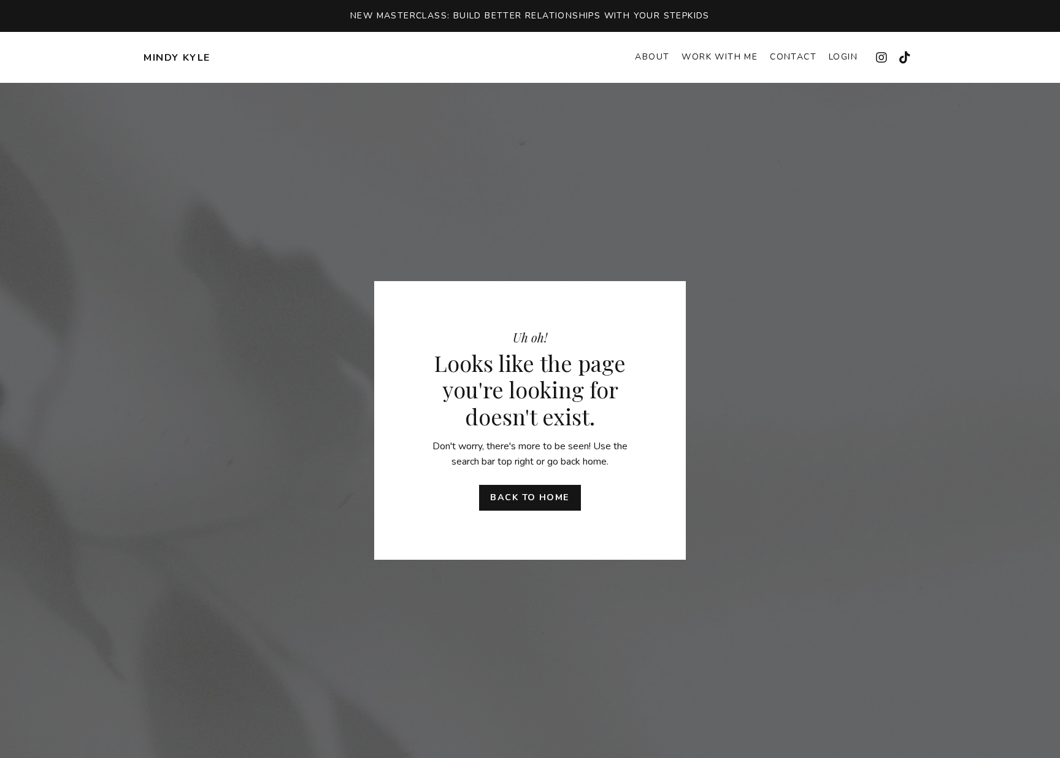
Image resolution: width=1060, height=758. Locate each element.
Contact (793, 57)
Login (843, 57)
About (652, 57)
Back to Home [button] (529, 497)
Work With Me (720, 57)
